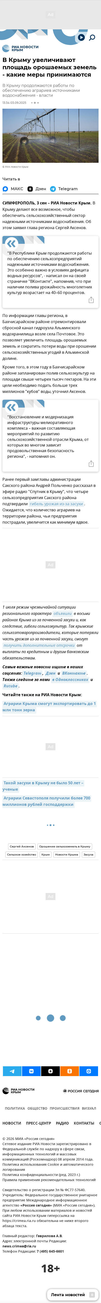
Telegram (32, 673)
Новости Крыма (66, 854)
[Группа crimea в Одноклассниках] (69, 1071)
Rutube (10, 686)
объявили (63, 614)
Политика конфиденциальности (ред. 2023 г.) (41, 1175)
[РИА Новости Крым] (20, 48)
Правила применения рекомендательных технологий (49, 1180)
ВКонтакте (74, 673)
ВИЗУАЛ (89, 1109)
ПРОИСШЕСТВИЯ (64, 1109)
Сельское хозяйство (21, 854)
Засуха (88, 854)
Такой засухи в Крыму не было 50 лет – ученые (43, 786)
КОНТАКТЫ (84, 1124)
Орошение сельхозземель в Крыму (64, 846)
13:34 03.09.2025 (14, 103)
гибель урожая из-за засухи (56, 504)
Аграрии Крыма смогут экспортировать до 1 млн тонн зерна (49, 707)
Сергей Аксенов (22, 846)
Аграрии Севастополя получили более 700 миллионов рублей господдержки (46, 801)
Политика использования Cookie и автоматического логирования (47, 1167)
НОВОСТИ (11, 1124)
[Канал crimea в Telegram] (12, 1071)
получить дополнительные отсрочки (39, 646)
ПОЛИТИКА (15, 1109)
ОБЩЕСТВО (37, 1109)
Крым (45, 854)
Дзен (50, 673)
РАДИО (62, 1124)
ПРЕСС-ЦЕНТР (38, 1124)
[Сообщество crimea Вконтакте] (31, 1071)
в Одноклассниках (70, 680)
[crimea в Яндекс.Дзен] (50, 1071)
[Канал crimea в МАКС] (88, 1071)
